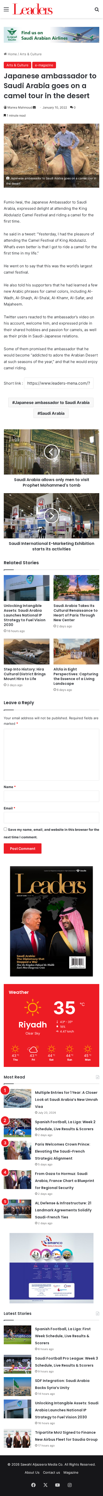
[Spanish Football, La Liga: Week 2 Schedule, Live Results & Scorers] (17, 1127)
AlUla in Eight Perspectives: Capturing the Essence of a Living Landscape (76, 676)
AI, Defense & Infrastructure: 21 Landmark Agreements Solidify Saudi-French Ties (63, 1210)
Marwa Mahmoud (20, 107)
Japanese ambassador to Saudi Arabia (52, 402)
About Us (32, 1472)
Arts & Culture (31, 54)
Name (10, 787)
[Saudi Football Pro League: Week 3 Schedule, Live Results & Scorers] (17, 1364)
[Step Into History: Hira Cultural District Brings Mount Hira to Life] (27, 651)
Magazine (71, 1472)
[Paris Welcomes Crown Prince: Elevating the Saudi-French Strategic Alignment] (17, 1150)
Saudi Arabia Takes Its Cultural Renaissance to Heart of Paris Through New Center (76, 613)
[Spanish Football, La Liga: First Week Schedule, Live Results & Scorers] (17, 1334)
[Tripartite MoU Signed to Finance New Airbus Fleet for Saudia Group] (17, 1438)
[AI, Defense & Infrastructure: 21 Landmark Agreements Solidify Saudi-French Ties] (17, 1209)
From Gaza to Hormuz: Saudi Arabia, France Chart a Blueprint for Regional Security (64, 1180)
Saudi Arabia (52, 413)
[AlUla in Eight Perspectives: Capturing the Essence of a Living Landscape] (76, 651)
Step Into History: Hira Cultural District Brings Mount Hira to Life (25, 674)
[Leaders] (32, 9)
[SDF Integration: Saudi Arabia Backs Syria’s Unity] (17, 1386)
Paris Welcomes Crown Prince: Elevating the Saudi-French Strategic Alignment (62, 1151)
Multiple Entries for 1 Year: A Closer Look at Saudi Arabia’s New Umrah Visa (66, 1099)
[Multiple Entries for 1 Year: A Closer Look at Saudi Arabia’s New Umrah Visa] (17, 1098)
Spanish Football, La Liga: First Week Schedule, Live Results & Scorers (63, 1336)
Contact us (51, 1472)
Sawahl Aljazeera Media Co (41, 1464)
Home (12, 54)
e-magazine (44, 65)
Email (9, 808)
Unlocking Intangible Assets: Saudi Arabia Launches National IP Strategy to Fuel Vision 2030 (25, 615)
